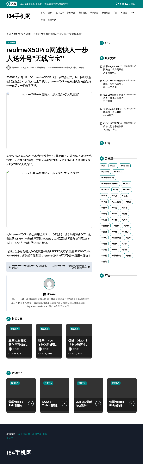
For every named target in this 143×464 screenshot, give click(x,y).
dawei (51, 294)
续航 (105, 249)
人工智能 (117, 201)
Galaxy (125, 166)
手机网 (9, 437)
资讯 (50, 12)
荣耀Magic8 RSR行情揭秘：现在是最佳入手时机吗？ (113, 69)
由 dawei (15, 67)
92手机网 (32, 434)
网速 (82, 67)
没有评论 (41, 67)
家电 (105, 213)
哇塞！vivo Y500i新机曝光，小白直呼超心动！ (48, 346)
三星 (125, 195)
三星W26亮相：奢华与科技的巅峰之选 (19, 344)
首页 (43, 12)
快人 (76, 67)
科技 (115, 243)
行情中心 (14, 383)
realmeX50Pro (56, 67)
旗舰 (127, 225)
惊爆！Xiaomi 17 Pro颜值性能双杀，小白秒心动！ (78, 346)
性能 (105, 219)
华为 (115, 207)
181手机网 (22, 434)
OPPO (106, 189)
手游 (115, 12)
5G (104, 166)
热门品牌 (60, 12)
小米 (115, 213)
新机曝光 (71, 12)
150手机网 (42, 434)
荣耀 (125, 249)
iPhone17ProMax (110, 183)
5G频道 (124, 12)
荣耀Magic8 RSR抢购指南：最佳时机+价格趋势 (112, 112)
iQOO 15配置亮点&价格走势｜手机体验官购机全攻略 (113, 126)
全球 (105, 207)
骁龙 (105, 261)
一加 (115, 195)
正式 (105, 237)
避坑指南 (117, 255)
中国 (105, 201)
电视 (105, 243)
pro (116, 189)
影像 (125, 213)
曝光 (115, 231)
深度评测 (117, 237)
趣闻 (43, 20)
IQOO (126, 183)
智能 (105, 231)
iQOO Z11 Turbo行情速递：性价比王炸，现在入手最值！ (113, 83)
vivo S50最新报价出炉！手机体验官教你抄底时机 (113, 97)
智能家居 (106, 12)
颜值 (129, 255)
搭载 (117, 225)
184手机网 (18, 15)
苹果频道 (94, 12)
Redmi (127, 189)
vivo (105, 195)
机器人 (126, 231)
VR (132, 12)
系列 (125, 243)
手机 (115, 219)
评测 (105, 255)
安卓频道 (83, 12)
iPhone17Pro (108, 177)
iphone (106, 171)
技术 (125, 219)
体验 (129, 201)
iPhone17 (119, 171)
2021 (114, 166)
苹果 (115, 249)
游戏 (129, 237)
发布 (125, 207)
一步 (67, 67)
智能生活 (52, 20)
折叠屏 (106, 225)
